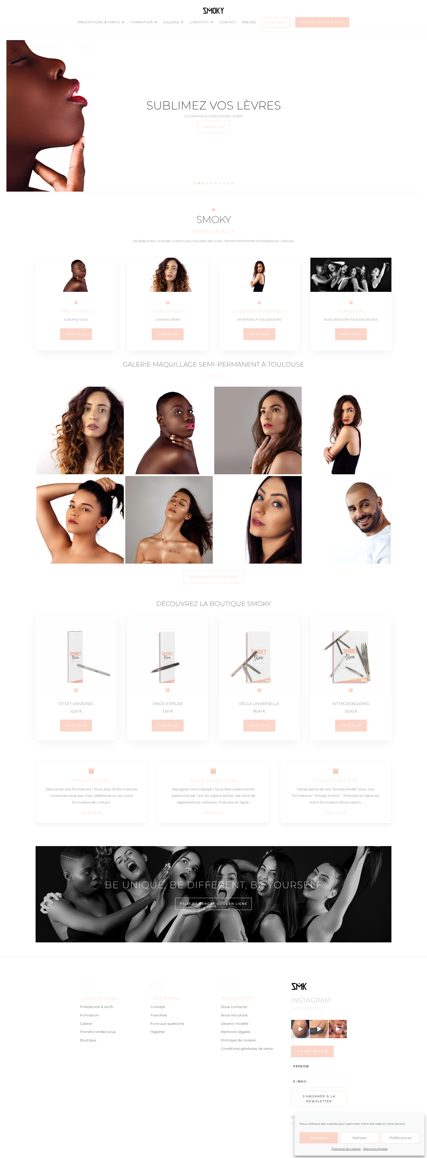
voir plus (75, 725)
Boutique (276, 22)
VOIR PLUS (91, 813)
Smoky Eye (214, 127)
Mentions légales (375, 1149)
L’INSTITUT (199, 22)
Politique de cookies (346, 1149)
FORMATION (141, 22)
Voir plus (75, 334)
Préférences (400, 1137)
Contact (227, 22)
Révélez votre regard (214, 105)
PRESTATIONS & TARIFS (99, 22)
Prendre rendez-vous (322, 22)
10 (232, 183)
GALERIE (171, 22)
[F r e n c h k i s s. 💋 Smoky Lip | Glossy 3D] (338, 1029)
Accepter (318, 1137)
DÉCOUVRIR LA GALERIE (213, 577)
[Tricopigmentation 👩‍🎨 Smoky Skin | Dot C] (300, 1029)
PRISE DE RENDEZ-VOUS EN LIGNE (213, 904)
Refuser (359, 1137)
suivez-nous (310, 1051)
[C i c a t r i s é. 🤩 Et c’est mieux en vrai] (319, 1029)
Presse (249, 22)
